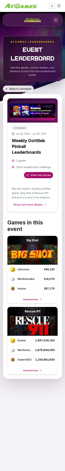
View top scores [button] (41, 175)
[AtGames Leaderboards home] (32, 20)
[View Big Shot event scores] (32, 255)
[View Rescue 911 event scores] (32, 326)
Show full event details (28, 204)
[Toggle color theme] (52, 6)
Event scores (30, 299)
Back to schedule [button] (20, 88)
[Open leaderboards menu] (56, 20)
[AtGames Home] (21, 5)
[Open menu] (59, 6)
